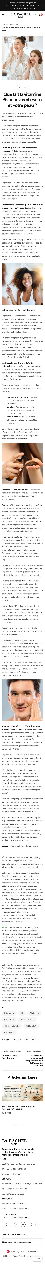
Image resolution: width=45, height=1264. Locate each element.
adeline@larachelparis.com (13, 1194)
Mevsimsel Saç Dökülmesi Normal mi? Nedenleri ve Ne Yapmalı (18, 1107)
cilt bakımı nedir (27, 1019)
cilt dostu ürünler (12, 1026)
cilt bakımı (9, 1019)
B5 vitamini (9, 1013)
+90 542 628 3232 (20, 1203)
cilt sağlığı (9, 1032)
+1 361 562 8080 (19, 1169)
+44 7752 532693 (19, 1189)
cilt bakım (34, 1013)
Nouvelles (14, 24)
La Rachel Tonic (9, 873)
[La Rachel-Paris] (21, 15)
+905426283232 (9, 1214)
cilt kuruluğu (31, 1026)
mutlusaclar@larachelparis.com (15, 1208)
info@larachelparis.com (12, 1174)
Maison (5, 24)
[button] (6, 5)
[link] (14, 1039)
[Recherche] (35, 15)
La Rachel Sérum (9, 965)
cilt (22, 1013)
